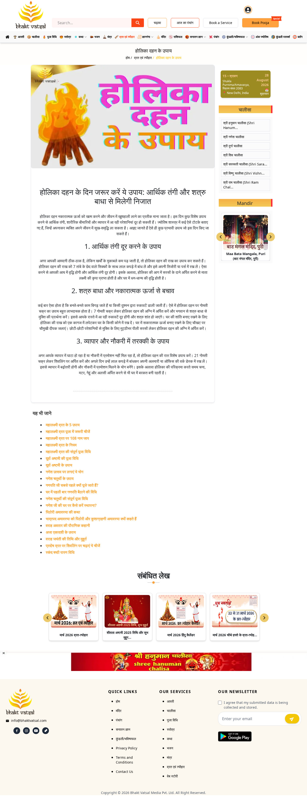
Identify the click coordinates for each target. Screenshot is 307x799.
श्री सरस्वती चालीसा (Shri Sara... (245, 164)
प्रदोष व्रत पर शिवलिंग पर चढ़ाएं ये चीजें (73, 545)
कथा (169, 738)
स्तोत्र (171, 729)
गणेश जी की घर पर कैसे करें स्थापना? (71, 505)
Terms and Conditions (124, 759)
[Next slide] (270, 237)
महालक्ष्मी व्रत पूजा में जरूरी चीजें (68, 431)
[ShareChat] (45, 730)
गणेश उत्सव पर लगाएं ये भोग (64, 471)
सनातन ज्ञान (123, 729)
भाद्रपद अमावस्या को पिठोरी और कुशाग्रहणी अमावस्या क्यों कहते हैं (91, 518)
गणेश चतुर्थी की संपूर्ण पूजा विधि (67, 498)
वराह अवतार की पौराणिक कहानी (68, 525)
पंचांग (119, 720)
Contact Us (124, 771)
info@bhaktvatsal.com (29, 720)
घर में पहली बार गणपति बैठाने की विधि (71, 492)
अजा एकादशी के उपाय (61, 532)
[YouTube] (36, 730)
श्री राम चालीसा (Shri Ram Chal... (241, 184)
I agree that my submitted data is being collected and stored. (256, 705)
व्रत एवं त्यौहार (176, 766)
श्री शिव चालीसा (233, 155)
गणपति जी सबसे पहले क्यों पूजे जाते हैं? (72, 485)
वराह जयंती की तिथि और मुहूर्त (66, 539)
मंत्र (169, 757)
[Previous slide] (220, 237)
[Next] (264, 617)
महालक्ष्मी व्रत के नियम (61, 445)
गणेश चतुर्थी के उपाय (60, 478)
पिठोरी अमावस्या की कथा (63, 512)
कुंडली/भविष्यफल (126, 738)
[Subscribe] (292, 718)
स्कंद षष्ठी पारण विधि (60, 552)
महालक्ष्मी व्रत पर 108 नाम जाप (67, 438)
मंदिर (118, 710)
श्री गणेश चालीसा (233, 136)
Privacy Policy (126, 748)
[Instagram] (26, 730)
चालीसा (171, 710)
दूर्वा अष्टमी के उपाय (59, 465)
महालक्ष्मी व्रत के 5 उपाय (63, 424)
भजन (170, 748)
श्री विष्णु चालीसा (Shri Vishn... (244, 173)
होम (118, 701)
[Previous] (47, 617)
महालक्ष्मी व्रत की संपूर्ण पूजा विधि (68, 451)
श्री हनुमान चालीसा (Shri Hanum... (238, 125)
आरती (170, 701)
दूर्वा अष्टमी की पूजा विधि (62, 458)
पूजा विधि (172, 720)
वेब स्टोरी (172, 776)
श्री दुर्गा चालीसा (232, 146)
